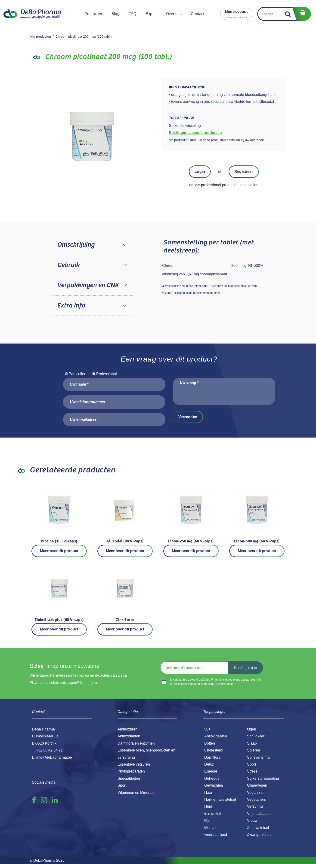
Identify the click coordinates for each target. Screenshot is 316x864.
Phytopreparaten (131, 771)
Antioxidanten (215, 736)
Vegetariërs (256, 799)
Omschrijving (75, 245)
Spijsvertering (258, 757)
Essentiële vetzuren (134, 764)
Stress (252, 771)
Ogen (251, 729)
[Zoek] (288, 14)
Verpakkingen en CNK (88, 285)
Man (207, 820)
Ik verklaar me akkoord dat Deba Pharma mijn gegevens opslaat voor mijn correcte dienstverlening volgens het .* (216, 681)
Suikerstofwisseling (263, 778)
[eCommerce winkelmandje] (301, 14)
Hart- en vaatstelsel (220, 799)
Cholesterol (213, 750)
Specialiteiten (129, 778)
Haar (208, 792)
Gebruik (68, 265)
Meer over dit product (59, 551)
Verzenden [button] (187, 417)
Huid (208, 806)
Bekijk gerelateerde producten (195, 133)
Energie (210, 771)
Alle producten (40, 36)
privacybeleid (224, 683)
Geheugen (213, 778)
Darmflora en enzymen (136, 743)
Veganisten (256, 792)
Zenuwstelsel (258, 828)
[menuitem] (93, 13)
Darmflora (212, 757)
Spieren (253, 750)
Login (200, 171)
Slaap (252, 743)
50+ (207, 729)
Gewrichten (213, 785)
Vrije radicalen (259, 813)
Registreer (243, 171)
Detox (209, 764)
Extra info (71, 305)
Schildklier (255, 736)
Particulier (77, 374)
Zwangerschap (259, 835)
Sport (251, 764)
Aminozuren (127, 729)
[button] (236, 14)
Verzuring (255, 806)
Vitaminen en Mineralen (137, 792)
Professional (106, 374)
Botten (209, 743)
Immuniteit (212, 813)
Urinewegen (257, 785)
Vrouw (252, 820)
